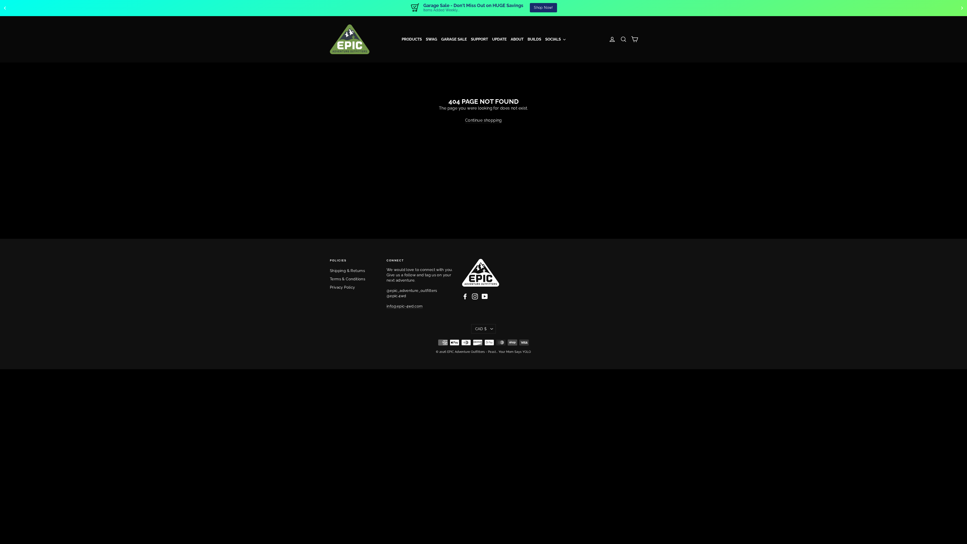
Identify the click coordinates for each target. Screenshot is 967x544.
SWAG (431, 39)
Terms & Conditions (347, 279)
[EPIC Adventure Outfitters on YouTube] (485, 296)
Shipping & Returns (347, 270)
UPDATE (499, 39)
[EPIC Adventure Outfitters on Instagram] (475, 296)
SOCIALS (553, 39)
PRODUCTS (412, 39)
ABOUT (517, 39)
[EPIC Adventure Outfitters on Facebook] (465, 296)
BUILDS (534, 39)
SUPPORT (479, 39)
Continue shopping (483, 120)
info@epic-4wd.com (405, 306)
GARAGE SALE (454, 39)
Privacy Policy (342, 287)
